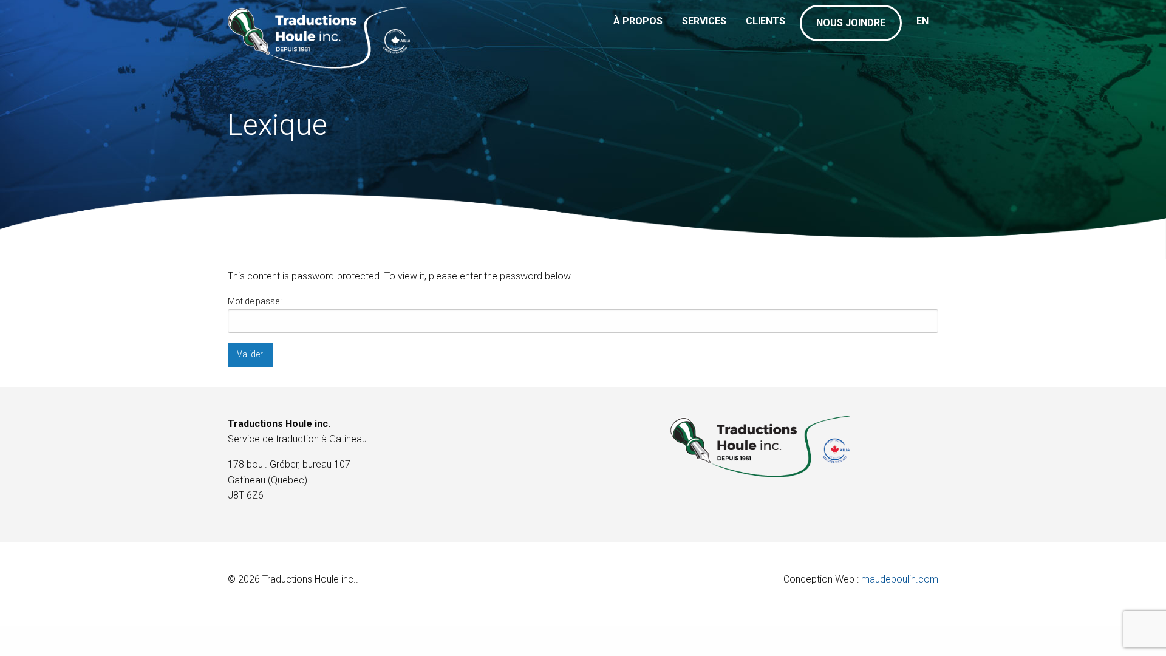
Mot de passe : (255, 301)
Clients (765, 21)
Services (704, 21)
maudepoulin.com (899, 579)
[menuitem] (638, 30)
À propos (638, 21)
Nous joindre (850, 23)
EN (922, 21)
